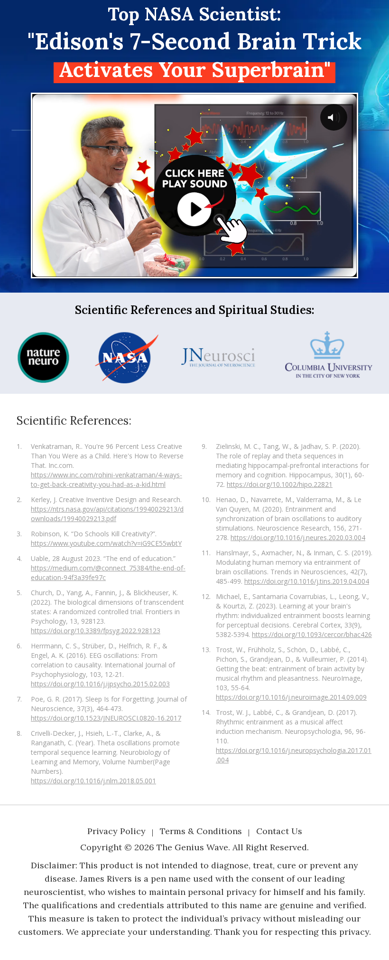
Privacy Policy (116, 831)
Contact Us (279, 831)
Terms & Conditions (201, 831)
